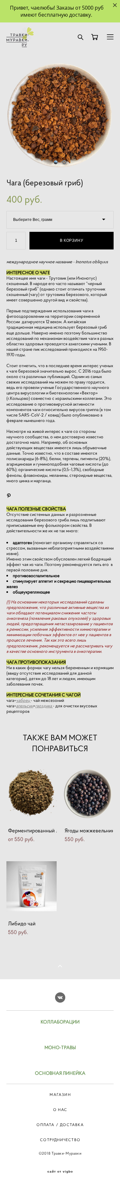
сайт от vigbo (60, 1171)
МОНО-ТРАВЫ (60, 1047)
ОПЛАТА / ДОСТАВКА (60, 1124)
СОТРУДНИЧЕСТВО (60, 1139)
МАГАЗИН (60, 1094)
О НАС (60, 1109)
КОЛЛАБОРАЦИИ (60, 1022)
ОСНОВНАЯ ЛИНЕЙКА (60, 1073)
